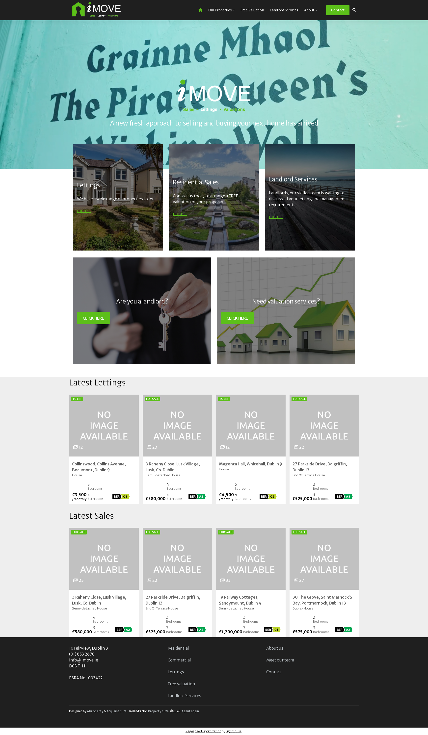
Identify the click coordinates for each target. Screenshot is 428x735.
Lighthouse (233, 731)
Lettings (176, 671)
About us (274, 648)
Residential (178, 648)
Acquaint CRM (117, 711)
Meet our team (280, 660)
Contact (338, 10)
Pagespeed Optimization (203, 731)
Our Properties (220, 10)
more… (84, 210)
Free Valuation (252, 10)
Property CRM (158, 711)
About (309, 10)
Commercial (179, 660)
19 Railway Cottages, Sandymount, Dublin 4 (240, 600)
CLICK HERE (93, 318)
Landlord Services (284, 10)
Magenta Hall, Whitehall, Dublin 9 (250, 463)
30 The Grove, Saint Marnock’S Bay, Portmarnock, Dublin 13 (322, 600)
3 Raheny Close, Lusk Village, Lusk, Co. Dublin (173, 466)
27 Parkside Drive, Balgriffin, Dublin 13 (320, 466)
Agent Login (190, 711)
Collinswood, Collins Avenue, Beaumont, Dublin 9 (99, 466)
